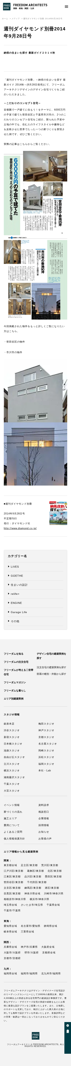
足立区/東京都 (29, 865)
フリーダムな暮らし (15, 690)
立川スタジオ (12, 763)
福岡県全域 (10, 973)
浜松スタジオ (46, 757)
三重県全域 (27, 931)
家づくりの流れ (13, 811)
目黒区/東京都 (12, 893)
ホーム (5, 19)
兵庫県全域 (10, 946)
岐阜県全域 (10, 931)
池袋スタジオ (12, 750)
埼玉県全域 (10, 904)
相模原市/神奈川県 (15, 899)
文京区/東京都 (12, 887)
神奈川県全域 (32, 893)
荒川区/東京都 (49, 865)
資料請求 (43, 805)
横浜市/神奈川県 (39, 899)
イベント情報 (12, 805)
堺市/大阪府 (31, 952)
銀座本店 (9, 723)
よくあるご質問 (13, 831)
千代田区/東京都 (37, 882)
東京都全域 (10, 865)
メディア (16, 19)
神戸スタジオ (46, 730)
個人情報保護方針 (14, 838)
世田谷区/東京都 (13, 882)
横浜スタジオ (12, 770)
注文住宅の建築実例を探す (51, 667)
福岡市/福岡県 (29, 973)
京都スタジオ (46, 737)
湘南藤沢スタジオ (14, 777)
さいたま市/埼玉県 (32, 904)
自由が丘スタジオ (14, 757)
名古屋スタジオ (47, 743)
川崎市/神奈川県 (53, 893)
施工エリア (10, 818)
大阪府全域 (48, 946)
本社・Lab (44, 770)
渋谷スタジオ (12, 730)
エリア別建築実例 (13, 698)
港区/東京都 (52, 887)
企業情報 (43, 818)
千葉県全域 (53, 904)
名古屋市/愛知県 (30, 926)
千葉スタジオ (12, 783)
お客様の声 (45, 838)
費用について (12, 825)
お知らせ (43, 831)
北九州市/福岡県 (51, 973)
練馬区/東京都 (32, 887)
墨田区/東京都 (53, 876)
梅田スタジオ (46, 723)
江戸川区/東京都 (13, 870)
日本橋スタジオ (13, 743)
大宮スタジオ (12, 790)
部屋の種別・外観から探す (51, 673)
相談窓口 (43, 811)
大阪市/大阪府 (12, 952)
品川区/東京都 (32, 876)
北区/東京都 (55, 870)
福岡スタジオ (46, 763)
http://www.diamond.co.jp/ (20, 528)
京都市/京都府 (12, 958)
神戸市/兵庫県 (29, 946)
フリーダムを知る (13, 653)
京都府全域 (48, 952)
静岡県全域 (50, 926)
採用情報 (43, 825)
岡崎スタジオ (46, 750)
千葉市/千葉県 (12, 910)
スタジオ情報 (12, 714)
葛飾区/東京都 (35, 870)
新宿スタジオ (12, 737)
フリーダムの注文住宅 (16, 661)
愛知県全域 (10, 926)
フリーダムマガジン (15, 682)
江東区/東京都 (12, 876)
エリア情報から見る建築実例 (21, 851)
